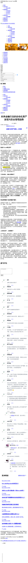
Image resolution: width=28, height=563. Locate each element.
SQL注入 (8, 13)
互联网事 (8, 16)
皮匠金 (12, 415)
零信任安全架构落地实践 (9, 92)
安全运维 (8, 8)
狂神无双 (13, 463)
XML (6, 538)
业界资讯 (5, 15)
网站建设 (5, 19)
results (4, 87)
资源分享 (5, 21)
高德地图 (5, 90)
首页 (4, 5)
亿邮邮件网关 (6, 89)
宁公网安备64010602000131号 (9, 540)
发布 (2, 275)
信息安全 (5, 6)
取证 (4, 86)
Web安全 (8, 12)
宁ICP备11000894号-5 (21, 540)
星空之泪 (13, 447)
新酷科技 (5, 18)
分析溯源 (8, 10)
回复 (12, 285)
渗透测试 (5, 9)
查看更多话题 (21, 475)
